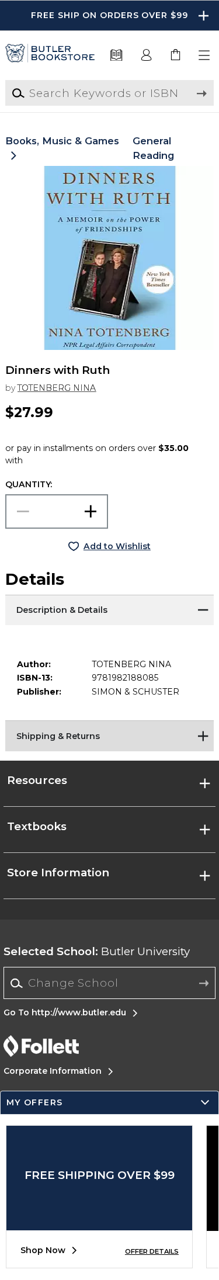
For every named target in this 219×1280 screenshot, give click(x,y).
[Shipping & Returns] (109, 735)
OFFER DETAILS (152, 1251)
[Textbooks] (116, 55)
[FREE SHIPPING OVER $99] (99, 1221)
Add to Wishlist (117, 546)
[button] (109, 15)
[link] (176, 55)
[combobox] (109, 983)
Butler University (97, 951)
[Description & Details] (109, 609)
